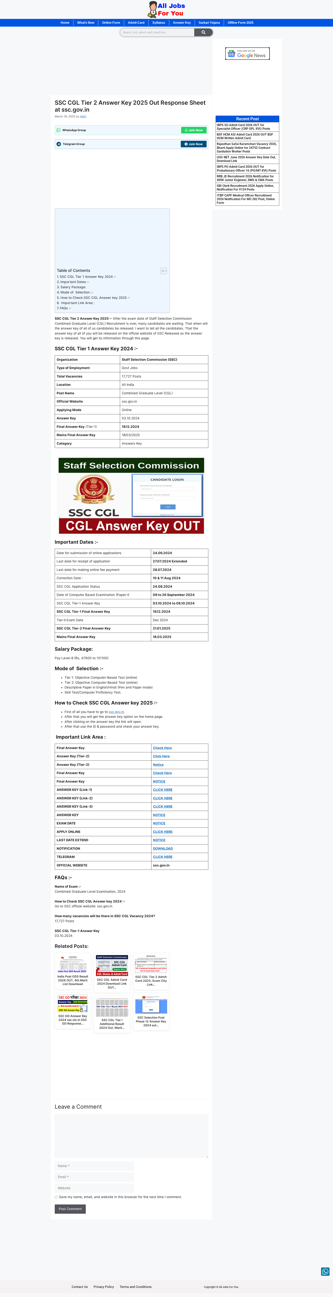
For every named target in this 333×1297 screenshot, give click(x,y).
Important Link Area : (77, 303)
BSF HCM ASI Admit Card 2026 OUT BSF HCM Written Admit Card (245, 136)
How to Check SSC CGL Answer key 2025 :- (95, 298)
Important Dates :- (74, 282)
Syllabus (158, 22)
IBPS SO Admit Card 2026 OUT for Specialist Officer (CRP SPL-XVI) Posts (243, 127)
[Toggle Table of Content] (161, 271)
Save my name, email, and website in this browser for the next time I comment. (120, 1197)
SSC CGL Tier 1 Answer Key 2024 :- (88, 277)
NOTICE (159, 823)
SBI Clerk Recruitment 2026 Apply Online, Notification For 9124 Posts (245, 187)
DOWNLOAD (163, 848)
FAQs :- (65, 308)
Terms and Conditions (136, 1287)
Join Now (196, 130)
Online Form (111, 22)
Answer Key (182, 22)
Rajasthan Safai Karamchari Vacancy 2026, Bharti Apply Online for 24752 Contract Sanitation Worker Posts (247, 147)
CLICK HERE (162, 832)
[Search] (203, 32)
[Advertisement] (131, 67)
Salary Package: (73, 287)
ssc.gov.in (116, 712)
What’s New (85, 22)
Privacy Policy (104, 1287)
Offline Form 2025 (240, 22)
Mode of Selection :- (77, 292)
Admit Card (136, 22)
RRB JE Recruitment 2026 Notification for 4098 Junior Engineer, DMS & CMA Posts (245, 178)
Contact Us (80, 1287)
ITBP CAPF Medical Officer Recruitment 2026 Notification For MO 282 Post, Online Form (246, 199)
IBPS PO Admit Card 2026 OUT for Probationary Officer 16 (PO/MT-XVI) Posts (246, 168)
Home (65, 22)
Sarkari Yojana (209, 22)
